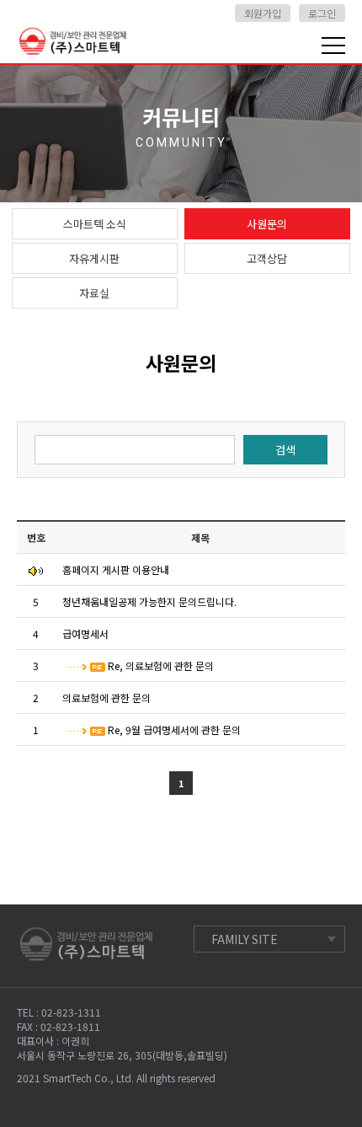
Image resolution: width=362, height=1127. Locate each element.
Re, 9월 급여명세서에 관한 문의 (178, 729)
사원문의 (267, 224)
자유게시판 (94, 258)
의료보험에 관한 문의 (111, 697)
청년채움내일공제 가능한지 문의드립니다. (154, 601)
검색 (285, 450)
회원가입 (262, 13)
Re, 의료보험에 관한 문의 (164, 665)
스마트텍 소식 (94, 224)
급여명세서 (90, 633)
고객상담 (267, 258)
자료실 (94, 293)
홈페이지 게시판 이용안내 (120, 569)
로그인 (322, 13)
